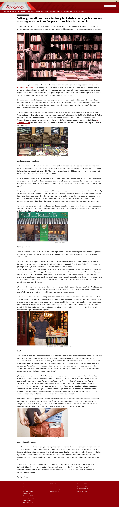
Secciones (26, 483)
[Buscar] (117, 6)
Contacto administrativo (55, 486)
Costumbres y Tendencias (22, 15)
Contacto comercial (54, 491)
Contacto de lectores (55, 489)
